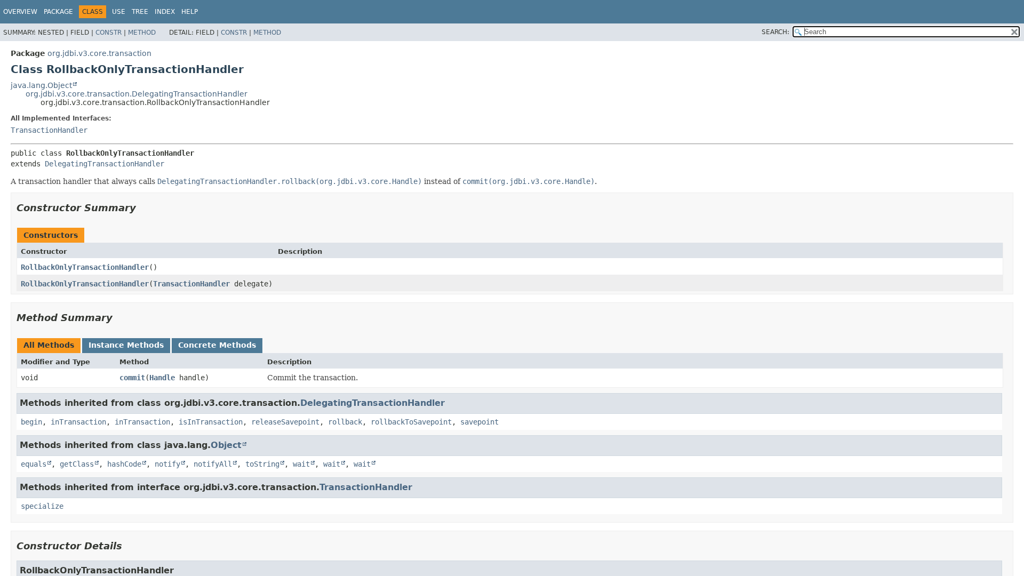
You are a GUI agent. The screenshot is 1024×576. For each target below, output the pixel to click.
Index (165, 11)
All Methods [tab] (48, 345)
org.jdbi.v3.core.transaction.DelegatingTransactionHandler (136, 94)
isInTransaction (211, 422)
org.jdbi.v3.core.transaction (99, 53)
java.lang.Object (41, 85)
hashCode (124, 464)
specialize (42, 506)
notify (167, 464)
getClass (77, 464)
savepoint (479, 422)
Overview (20, 11)
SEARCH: (775, 32)
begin (31, 422)
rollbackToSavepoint (411, 422)
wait (301, 464)
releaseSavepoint (285, 422)
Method (142, 32)
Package (58, 11)
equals (33, 464)
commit (132, 377)
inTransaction (78, 422)
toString (262, 464)
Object (226, 445)
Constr (108, 32)
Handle (162, 377)
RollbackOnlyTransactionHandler (85, 267)
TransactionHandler (49, 130)
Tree (140, 11)
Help (189, 11)
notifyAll (213, 464)
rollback (345, 422)
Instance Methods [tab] (126, 345)
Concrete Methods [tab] (217, 345)
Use (118, 11)
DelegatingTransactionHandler (104, 163)
